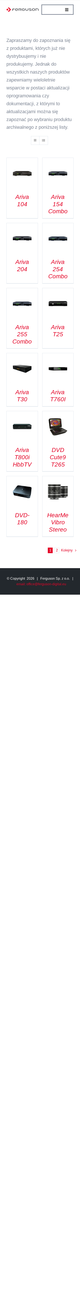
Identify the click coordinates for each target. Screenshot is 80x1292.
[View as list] (43, 140)
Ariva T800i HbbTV (22, 457)
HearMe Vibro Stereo (57, 522)
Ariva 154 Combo (58, 204)
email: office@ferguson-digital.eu (41, 584)
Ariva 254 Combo (58, 269)
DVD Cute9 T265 (58, 457)
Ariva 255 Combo (22, 334)
